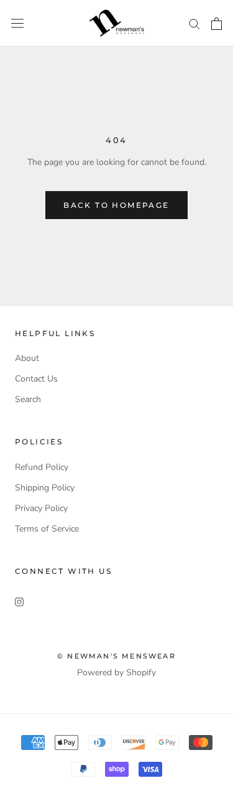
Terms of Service (47, 529)
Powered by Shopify (116, 672)
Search (28, 399)
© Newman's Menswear (116, 656)
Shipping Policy (45, 488)
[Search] (194, 23)
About (27, 358)
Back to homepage (116, 205)
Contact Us (36, 379)
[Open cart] (216, 23)
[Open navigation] (17, 23)
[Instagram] (19, 601)
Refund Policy (41, 467)
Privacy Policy (41, 508)
